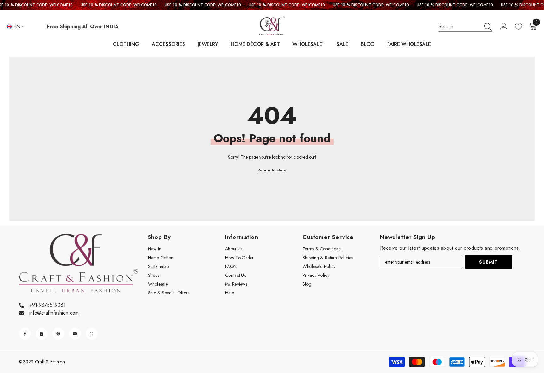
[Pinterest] (58, 334)
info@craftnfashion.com (54, 312)
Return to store (272, 170)
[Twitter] (92, 334)
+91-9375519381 (47, 305)
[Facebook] (25, 334)
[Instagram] (42, 334)
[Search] (465, 27)
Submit (488, 262)
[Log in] (503, 27)
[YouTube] (75, 334)
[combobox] (459, 26)
